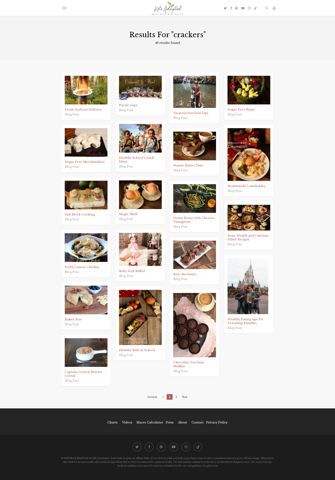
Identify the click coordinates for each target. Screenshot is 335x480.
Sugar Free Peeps (241, 109)
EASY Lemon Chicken (82, 267)
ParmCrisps (128, 105)
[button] (64, 8)
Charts (112, 422)
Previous (152, 397)
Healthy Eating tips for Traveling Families (245, 321)
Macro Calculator (150, 422)
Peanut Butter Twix (188, 165)
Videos (127, 422)
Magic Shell (128, 214)
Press (170, 422)
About (182, 422)
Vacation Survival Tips (190, 113)
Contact (198, 422)
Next (184, 397)
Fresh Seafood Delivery (83, 109)
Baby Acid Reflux (132, 271)
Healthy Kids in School (137, 350)
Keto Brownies (184, 274)
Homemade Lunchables (246, 186)
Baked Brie (73, 319)
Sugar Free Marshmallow (85, 162)
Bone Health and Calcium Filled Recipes (248, 237)
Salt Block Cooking (80, 214)
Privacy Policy (216, 422)
